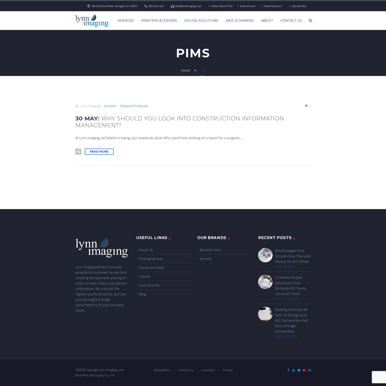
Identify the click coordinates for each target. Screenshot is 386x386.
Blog (142, 294)
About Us (146, 249)
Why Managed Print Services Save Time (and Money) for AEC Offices (293, 256)
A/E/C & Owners (240, 21)
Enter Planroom (273, 6)
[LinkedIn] (293, 370)
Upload (144, 276)
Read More (99, 151)
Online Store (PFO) (221, 6)
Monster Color (210, 249)
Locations (208, 370)
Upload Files (299, 6)
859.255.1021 (156, 6)
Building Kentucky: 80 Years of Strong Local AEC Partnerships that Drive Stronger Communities (291, 320)
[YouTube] (304, 370)
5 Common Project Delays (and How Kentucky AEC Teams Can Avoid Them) (290, 285)
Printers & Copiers (159, 21)
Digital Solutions (201, 21)
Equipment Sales (151, 267)
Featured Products (134, 106)
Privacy (227, 370)
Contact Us (291, 21)
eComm (110, 106)
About (267, 21)
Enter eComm (248, 6)
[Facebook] (288, 370)
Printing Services (151, 258)
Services (126, 21)
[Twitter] (299, 370)
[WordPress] (309, 370)
